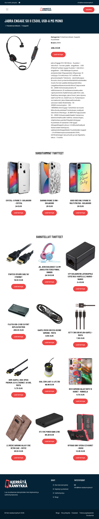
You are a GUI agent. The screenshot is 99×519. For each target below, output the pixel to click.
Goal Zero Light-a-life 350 (49, 381)
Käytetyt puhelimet (61, 489)
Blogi (56, 497)
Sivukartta (90, 515)
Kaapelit (25, 26)
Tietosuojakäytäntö (86, 513)
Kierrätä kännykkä (61, 485)
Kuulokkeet (55, 39)
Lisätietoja (58, 54)
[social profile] (19, 2)
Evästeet (75, 513)
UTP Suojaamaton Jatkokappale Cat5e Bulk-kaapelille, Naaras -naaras (80, 276)
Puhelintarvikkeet (13, 26)
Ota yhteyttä (65, 513)
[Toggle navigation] (7, 9)
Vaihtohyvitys (59, 493)
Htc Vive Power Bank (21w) (49, 431)
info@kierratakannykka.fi (85, 2)
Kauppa (89, 10)
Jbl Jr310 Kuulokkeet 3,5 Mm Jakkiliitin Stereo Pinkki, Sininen (49, 269)
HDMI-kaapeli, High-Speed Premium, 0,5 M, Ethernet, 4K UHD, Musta (18, 382)
